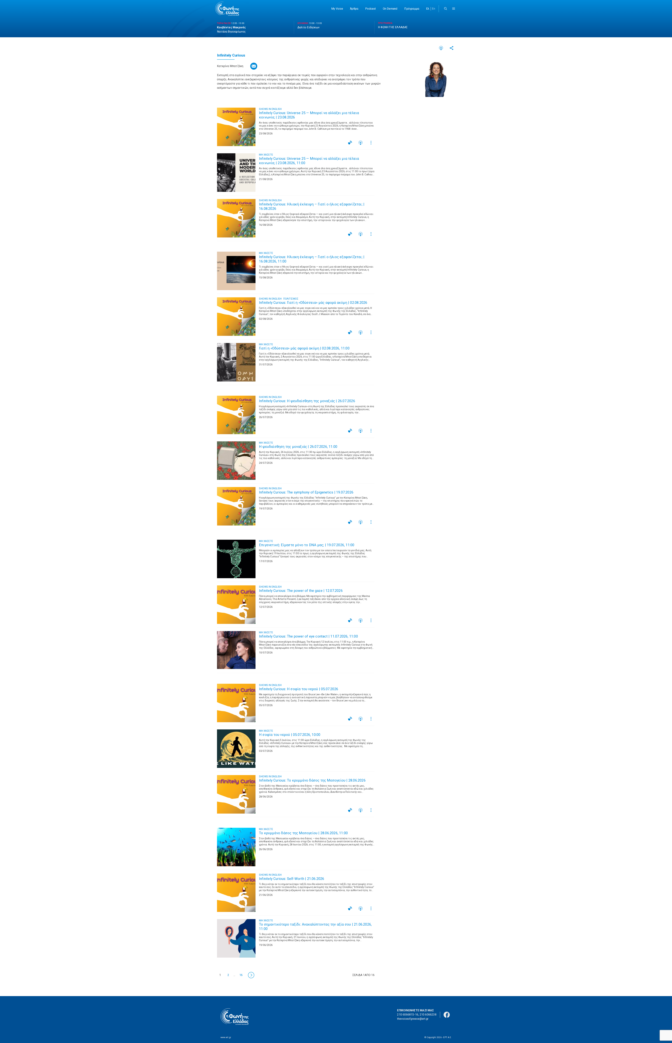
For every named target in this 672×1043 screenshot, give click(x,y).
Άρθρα (354, 8)
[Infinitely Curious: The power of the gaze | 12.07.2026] (236, 604)
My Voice (337, 8)
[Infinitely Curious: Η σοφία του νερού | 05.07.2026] (236, 703)
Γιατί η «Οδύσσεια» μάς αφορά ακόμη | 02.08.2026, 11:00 (304, 348)
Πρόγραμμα (411, 8)
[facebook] (447, 1014)
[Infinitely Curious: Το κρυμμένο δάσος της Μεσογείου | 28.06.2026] (236, 794)
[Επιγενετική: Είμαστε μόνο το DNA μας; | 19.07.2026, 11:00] (236, 559)
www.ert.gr (225, 1037)
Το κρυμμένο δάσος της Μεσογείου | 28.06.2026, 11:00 (303, 833)
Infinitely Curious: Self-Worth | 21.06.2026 (291, 879)
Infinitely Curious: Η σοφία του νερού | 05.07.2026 (298, 689)
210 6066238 (428, 1014)
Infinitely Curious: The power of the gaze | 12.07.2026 (301, 591)
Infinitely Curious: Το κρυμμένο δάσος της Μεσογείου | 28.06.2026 (312, 780)
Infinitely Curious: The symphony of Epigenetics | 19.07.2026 (306, 492)
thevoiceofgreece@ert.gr (412, 1018)
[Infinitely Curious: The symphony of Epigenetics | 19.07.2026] (236, 506)
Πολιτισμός (290, 298)
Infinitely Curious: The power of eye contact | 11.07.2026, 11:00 (308, 636)
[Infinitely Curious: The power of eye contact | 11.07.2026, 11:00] (236, 650)
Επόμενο (251, 975)
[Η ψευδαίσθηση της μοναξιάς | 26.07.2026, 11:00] (236, 460)
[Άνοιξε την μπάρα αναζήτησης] (445, 9)
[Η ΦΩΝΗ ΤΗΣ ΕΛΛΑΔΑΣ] (227, 9)
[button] (453, 9)
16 (241, 975)
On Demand (390, 8)
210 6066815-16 (407, 1014)
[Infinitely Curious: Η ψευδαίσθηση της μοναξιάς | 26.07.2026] (236, 415)
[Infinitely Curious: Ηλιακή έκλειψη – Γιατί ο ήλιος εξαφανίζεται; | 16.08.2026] (236, 218)
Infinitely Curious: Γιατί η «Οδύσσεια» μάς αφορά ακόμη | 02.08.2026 (313, 302)
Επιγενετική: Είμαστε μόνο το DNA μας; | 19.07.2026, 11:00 (306, 545)
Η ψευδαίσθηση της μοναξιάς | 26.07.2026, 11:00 (298, 446)
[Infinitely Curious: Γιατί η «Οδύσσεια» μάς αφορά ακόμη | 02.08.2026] (236, 316)
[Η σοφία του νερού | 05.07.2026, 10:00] (236, 748)
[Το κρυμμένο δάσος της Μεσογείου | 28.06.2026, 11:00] (236, 847)
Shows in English (270, 109)
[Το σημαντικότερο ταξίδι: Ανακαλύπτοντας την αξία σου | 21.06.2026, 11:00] (236, 938)
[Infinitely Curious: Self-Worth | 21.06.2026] (236, 892)
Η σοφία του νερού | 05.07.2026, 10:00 (289, 735)
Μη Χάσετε (266, 154)
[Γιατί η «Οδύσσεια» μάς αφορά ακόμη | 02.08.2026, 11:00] (236, 362)
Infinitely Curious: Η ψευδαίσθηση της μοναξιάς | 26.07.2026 (307, 401)
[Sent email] (253, 66)
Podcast (370, 8)
